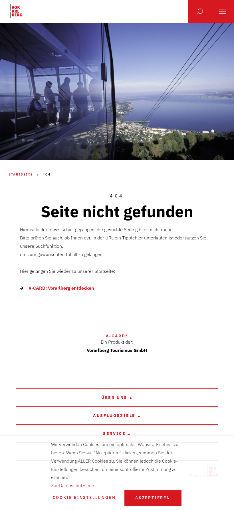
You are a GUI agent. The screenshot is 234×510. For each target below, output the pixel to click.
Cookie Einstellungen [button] (84, 497)
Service (114, 433)
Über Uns (114, 397)
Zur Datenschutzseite (72, 485)
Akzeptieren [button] (152, 497)
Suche (199, 11)
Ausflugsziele (114, 415)
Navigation (222, 11)
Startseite (21, 174)
